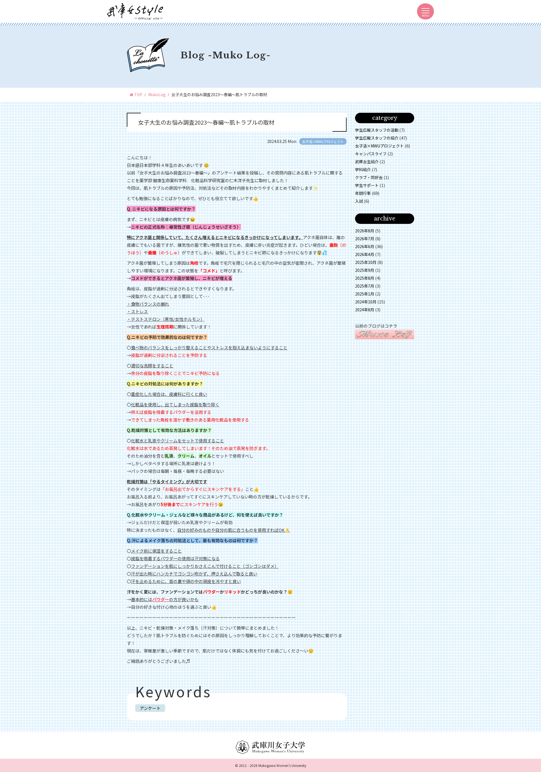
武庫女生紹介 (367, 161)
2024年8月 (364, 309)
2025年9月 (364, 270)
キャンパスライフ (371, 153)
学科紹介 (363, 169)
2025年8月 (364, 278)
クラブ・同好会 (369, 177)
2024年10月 (365, 302)
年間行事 (363, 193)
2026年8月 (364, 230)
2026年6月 (364, 246)
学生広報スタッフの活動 (376, 130)
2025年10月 (365, 262)
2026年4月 (364, 254)
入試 (359, 201)
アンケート (150, 708)
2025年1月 (364, 294)
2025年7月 (364, 286)
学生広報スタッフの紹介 (376, 138)
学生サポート (367, 185)
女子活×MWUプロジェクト (379, 146)
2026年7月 (364, 238)
